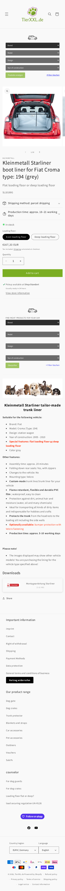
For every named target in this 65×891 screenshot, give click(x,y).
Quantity (7, 254)
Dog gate (10, 700)
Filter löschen (53, 75)
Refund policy (51, 874)
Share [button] (9, 598)
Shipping (17, 249)
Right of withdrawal (16, 643)
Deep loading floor (45, 236)
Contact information (41, 884)
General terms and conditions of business (27, 673)
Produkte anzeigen (15, 75)
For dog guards (14, 781)
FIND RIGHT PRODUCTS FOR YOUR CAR (23, 318)
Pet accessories (14, 737)
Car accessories (14, 730)
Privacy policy (17, 879)
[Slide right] (39, 152)
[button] (6, 14)
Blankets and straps (16, 722)
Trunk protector (14, 715)
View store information (18, 292)
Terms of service (33, 879)
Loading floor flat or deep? (20, 795)
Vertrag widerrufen (19, 680)
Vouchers (11, 752)
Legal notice (23, 884)
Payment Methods (15, 658)
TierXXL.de (19, 874)
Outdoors (11, 745)
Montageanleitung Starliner (40, 583)
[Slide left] (25, 152)
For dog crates (13, 788)
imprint (10, 628)
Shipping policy (50, 879)
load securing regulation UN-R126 (24, 803)
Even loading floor (16, 236)
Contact (10, 636)
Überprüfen (12, 365)
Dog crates (11, 708)
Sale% (9, 759)
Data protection (14, 665)
